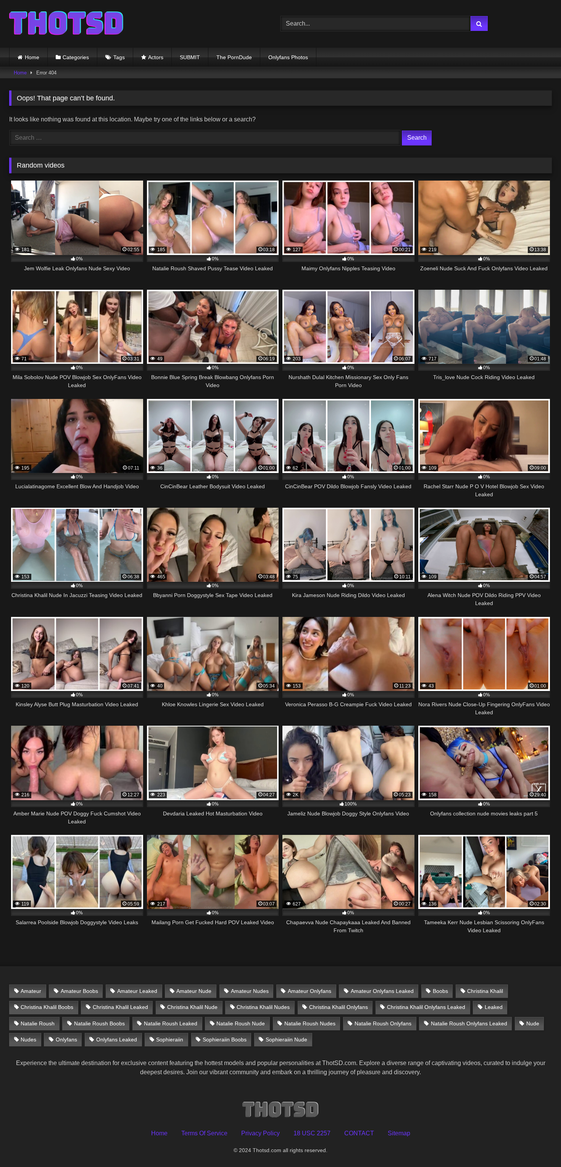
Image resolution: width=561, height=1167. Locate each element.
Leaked (494, 1007)
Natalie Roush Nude (240, 1023)
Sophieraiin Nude (286, 1039)
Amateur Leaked (137, 991)
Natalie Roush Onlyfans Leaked (469, 1023)
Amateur (31, 991)
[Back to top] (537, 1144)
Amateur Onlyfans (309, 991)
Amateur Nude (193, 991)
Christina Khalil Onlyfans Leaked (426, 1007)
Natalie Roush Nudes (309, 1023)
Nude (532, 1023)
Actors (155, 57)
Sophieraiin (169, 1039)
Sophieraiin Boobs (225, 1039)
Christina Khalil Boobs (47, 1007)
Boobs (440, 991)
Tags (119, 57)
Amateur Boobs (79, 991)
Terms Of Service (204, 1133)
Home (32, 57)
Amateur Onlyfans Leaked (382, 991)
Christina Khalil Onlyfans (338, 1007)
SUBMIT (190, 57)
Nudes (28, 1039)
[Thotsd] (66, 24)
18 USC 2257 (311, 1133)
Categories (76, 57)
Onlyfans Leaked (116, 1039)
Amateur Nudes (250, 991)
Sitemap (399, 1133)
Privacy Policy (260, 1133)
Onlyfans (66, 1039)
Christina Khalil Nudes (263, 1007)
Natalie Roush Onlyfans (383, 1023)
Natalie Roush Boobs (99, 1023)
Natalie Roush (38, 1023)
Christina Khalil (485, 991)
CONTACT (359, 1133)
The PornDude (234, 57)
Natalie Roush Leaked (170, 1023)
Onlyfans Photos (288, 57)
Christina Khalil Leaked (120, 1007)
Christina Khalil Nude (192, 1007)
